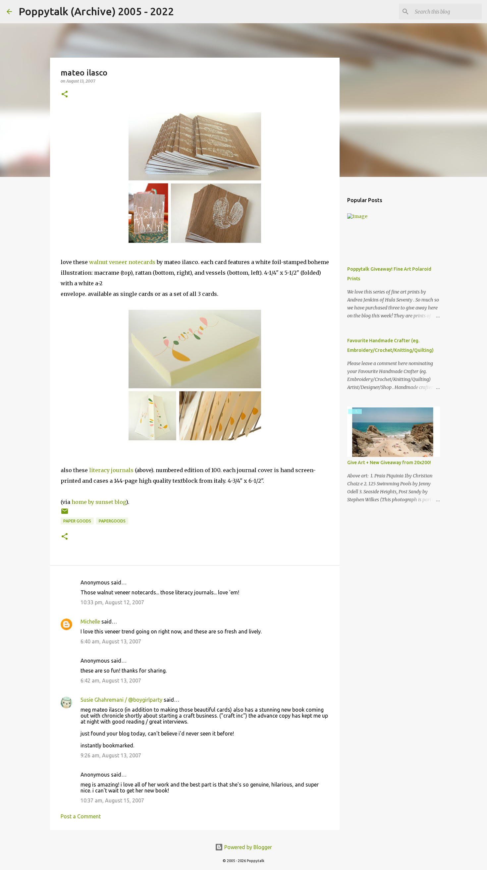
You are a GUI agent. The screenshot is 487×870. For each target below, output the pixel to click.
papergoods (112, 521)
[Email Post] (65, 514)
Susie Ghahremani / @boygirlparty (121, 700)
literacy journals (111, 470)
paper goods (77, 521)
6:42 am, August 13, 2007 (111, 680)
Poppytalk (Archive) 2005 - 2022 (96, 11)
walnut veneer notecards (122, 262)
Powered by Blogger (247, 847)
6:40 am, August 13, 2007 (111, 641)
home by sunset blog (99, 502)
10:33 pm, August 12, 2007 (112, 602)
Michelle (90, 622)
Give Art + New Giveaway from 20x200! (389, 462)
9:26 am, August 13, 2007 (111, 755)
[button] (65, 94)
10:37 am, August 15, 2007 (112, 800)
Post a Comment (81, 816)
